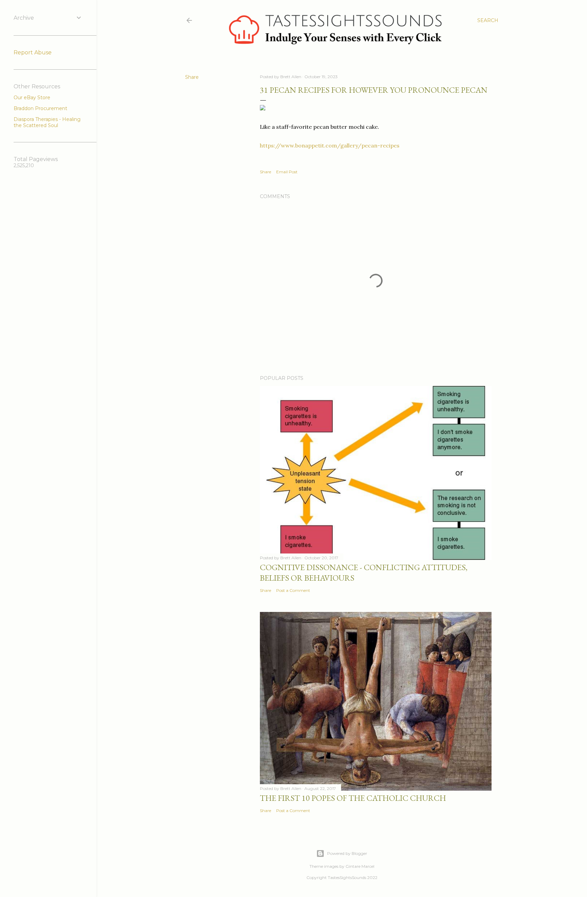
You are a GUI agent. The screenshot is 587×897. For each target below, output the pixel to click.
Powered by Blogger (347, 853)
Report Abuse (33, 52)
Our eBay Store (32, 97)
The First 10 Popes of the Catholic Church (353, 798)
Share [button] (192, 77)
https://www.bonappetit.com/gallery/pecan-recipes (329, 145)
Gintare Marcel (359, 866)
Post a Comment (293, 590)
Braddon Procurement (40, 108)
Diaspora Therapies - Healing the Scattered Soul (47, 122)
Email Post (287, 171)
